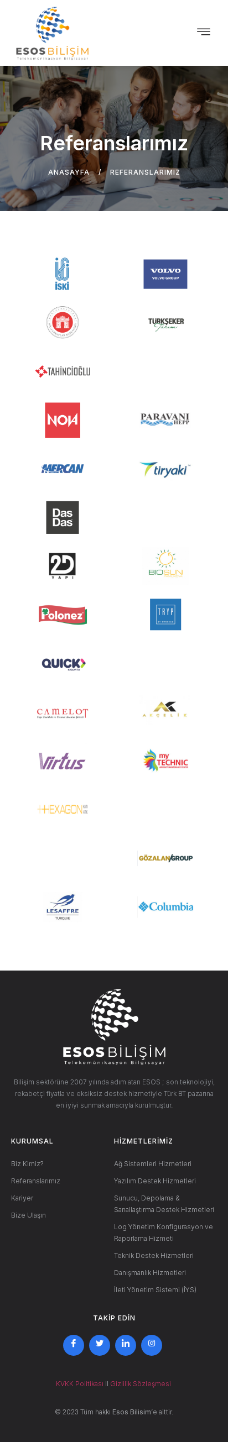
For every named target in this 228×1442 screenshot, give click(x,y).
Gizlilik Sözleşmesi (141, 1384)
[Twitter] (99, 1345)
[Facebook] (73, 1345)
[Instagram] (151, 1345)
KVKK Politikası (79, 1384)
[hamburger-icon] (203, 33)
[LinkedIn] (125, 1345)
